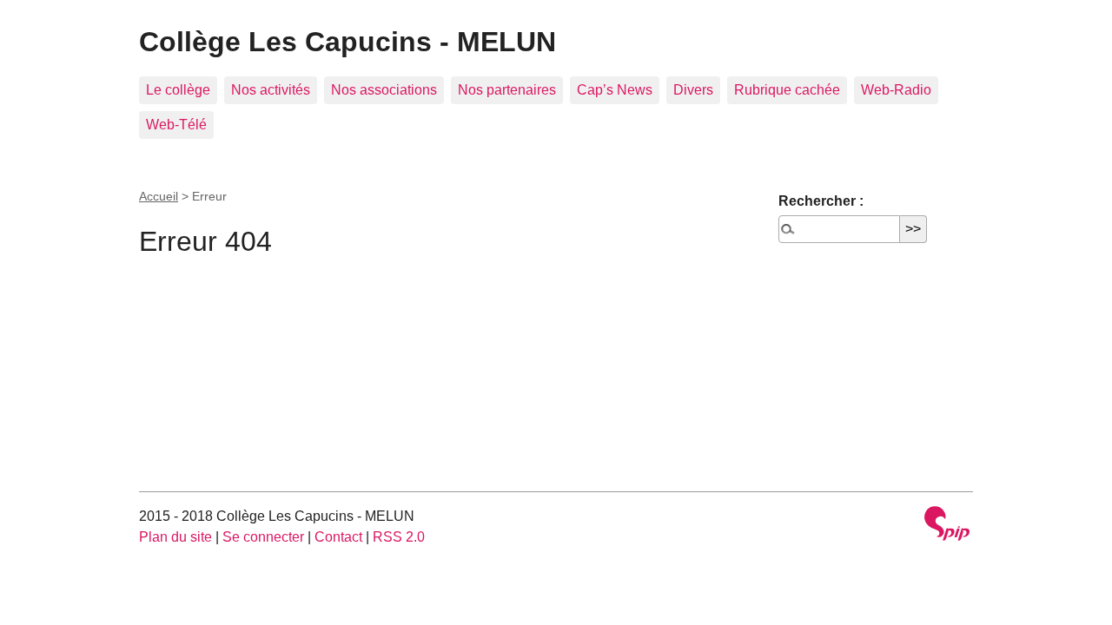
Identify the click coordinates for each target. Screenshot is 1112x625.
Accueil (158, 196)
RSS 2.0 (399, 537)
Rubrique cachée (787, 89)
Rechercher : (821, 201)
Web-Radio (896, 89)
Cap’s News (614, 89)
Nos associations (384, 89)
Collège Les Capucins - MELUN (347, 41)
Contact (338, 537)
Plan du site (175, 537)
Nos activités (270, 89)
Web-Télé (176, 124)
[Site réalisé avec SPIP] (947, 525)
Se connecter (263, 537)
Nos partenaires (507, 89)
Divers (693, 89)
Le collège (178, 89)
